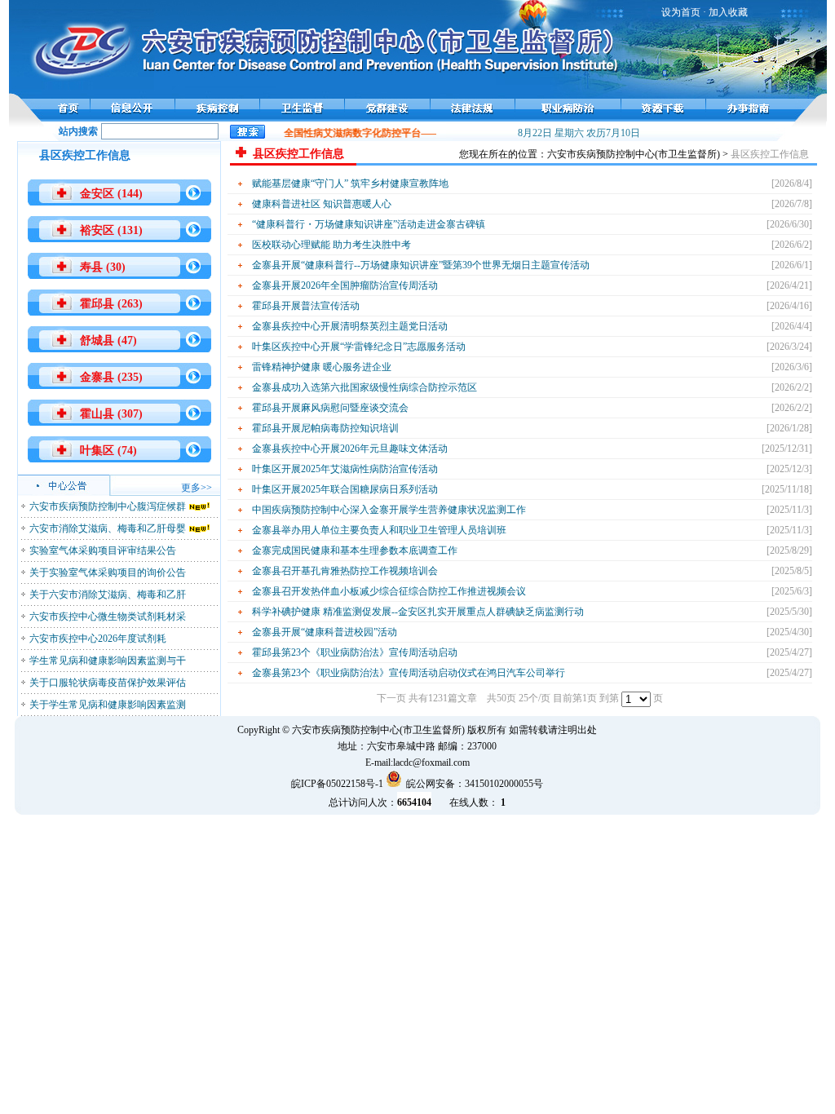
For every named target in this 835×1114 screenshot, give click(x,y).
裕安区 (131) (111, 230)
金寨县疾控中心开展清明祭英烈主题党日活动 (350, 326)
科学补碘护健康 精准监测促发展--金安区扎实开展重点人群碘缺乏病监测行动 (418, 611)
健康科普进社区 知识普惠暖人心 (321, 204)
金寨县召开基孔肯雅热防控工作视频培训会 (345, 571)
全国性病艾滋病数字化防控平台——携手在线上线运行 (395, 133)
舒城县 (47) (108, 340)
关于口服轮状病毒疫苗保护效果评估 (107, 682)
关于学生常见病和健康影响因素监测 (107, 704)
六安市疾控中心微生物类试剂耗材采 (107, 616)
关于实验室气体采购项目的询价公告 (107, 572)
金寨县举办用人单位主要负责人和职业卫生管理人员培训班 (379, 530)
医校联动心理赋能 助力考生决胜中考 (331, 244)
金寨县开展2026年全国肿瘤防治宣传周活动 (345, 285)
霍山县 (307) (111, 414)
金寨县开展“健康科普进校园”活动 (324, 632)
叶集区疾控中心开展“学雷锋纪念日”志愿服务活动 (359, 346)
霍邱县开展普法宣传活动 (306, 306)
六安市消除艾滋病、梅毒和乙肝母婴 (107, 528)
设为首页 (680, 12)
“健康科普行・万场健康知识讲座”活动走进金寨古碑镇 (368, 224)
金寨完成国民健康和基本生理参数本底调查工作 (354, 550)
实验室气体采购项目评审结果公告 (102, 550)
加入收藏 (728, 12)
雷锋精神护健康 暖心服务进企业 (321, 367)
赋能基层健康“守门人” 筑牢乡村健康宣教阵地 (350, 183)
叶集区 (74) (108, 450)
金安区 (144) (111, 194)
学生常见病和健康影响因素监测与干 (107, 660)
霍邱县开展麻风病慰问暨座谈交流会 (330, 407)
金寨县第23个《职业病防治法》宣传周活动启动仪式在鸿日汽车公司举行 (408, 673)
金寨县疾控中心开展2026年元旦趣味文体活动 (350, 448)
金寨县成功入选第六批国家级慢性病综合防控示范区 (364, 387)
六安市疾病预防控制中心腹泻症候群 (107, 506)
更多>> (196, 487)
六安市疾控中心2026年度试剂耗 (97, 638)
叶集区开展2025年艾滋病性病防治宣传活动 (345, 469)
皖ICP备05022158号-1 (337, 783)
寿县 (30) (103, 267)
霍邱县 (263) (111, 304)
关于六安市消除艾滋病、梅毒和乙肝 (107, 594)
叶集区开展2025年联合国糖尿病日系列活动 (345, 489)
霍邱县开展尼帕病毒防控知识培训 (325, 428)
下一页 (391, 698)
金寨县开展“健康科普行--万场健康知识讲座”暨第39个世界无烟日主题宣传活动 (421, 265)
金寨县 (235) (111, 377)
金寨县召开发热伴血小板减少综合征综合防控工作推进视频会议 (389, 591)
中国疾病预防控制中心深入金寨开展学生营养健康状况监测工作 (389, 509)
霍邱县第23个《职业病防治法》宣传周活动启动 (354, 652)
